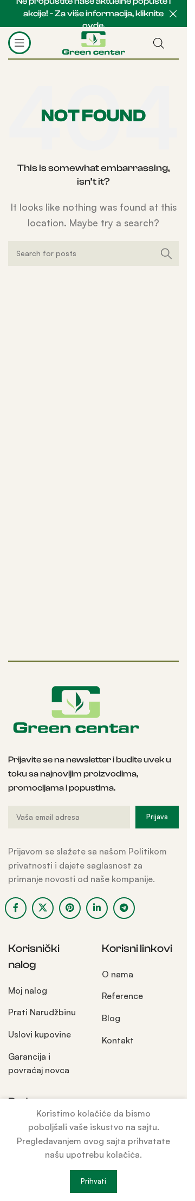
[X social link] (43, 908)
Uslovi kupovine (39, 1034)
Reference (122, 995)
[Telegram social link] (124, 908)
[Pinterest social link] (70, 908)
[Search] (166, 253)
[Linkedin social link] (97, 908)
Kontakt (118, 1040)
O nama (117, 974)
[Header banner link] (93, 13)
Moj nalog (27, 990)
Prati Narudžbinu (42, 1012)
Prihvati (93, 1181)
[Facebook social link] (16, 908)
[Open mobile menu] (19, 43)
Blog (111, 1018)
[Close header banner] (173, 13)
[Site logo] (93, 41)
